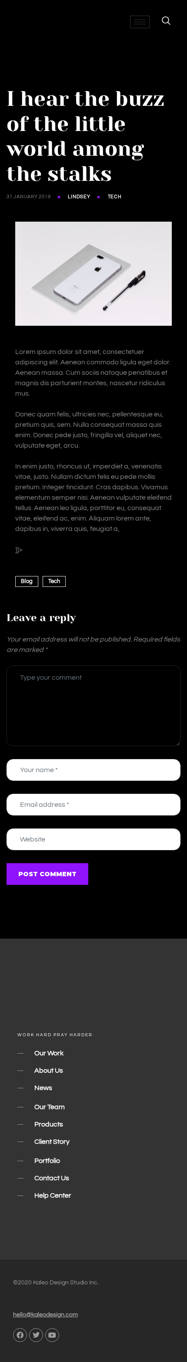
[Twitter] (36, 1335)
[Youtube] (52, 1335)
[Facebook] (20, 1335)
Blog (27, 581)
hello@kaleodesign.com (45, 1315)
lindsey (79, 196)
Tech (115, 196)
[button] (161, 21)
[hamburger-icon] (140, 22)
